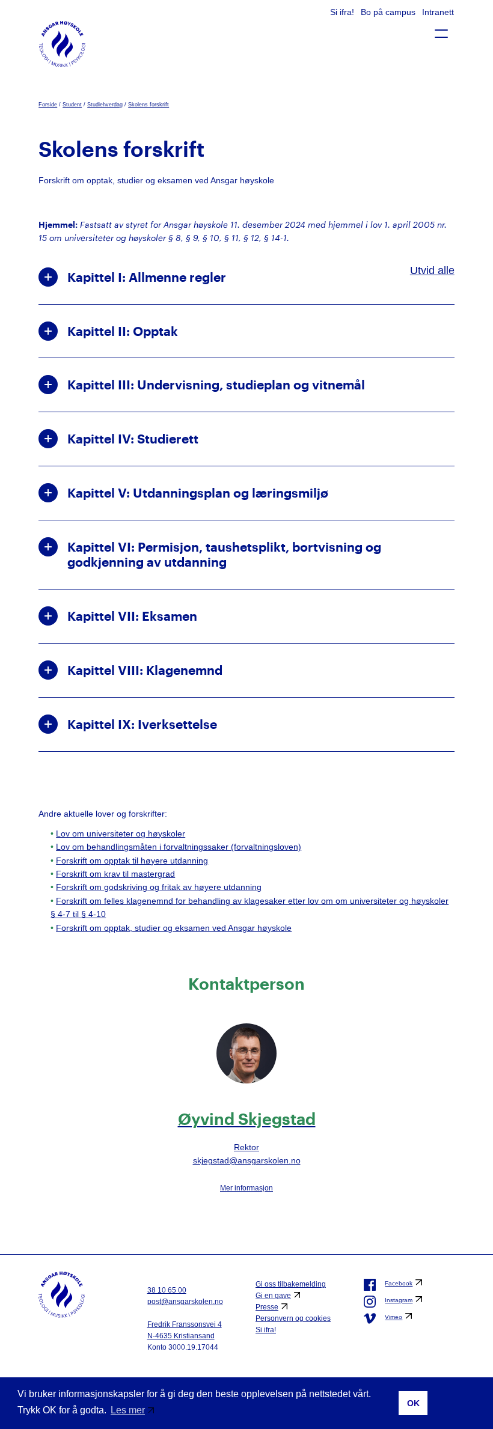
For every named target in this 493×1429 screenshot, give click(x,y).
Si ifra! (343, 12)
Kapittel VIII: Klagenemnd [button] (144, 670)
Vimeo (393, 1317)
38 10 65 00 (166, 1290)
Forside (47, 105)
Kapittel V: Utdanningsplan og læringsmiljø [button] (197, 493)
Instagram (398, 1300)
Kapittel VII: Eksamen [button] (132, 616)
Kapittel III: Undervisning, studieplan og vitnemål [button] (216, 384)
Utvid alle (432, 270)
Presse (267, 1307)
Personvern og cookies (293, 1318)
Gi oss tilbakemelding (291, 1284)
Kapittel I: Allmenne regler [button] (146, 277)
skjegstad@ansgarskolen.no (247, 1160)
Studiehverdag (105, 105)
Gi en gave (273, 1295)
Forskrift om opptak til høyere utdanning (132, 860)
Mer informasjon (246, 1188)
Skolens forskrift (148, 105)
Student (72, 105)
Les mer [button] (128, 1410)
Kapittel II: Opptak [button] (122, 331)
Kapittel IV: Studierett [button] (132, 438)
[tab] (246, 277)
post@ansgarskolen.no (185, 1301)
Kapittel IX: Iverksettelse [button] (142, 724)
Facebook (398, 1283)
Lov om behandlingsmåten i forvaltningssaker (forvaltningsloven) (178, 847)
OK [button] (413, 1403)
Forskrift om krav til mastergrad (115, 874)
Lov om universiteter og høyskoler (120, 833)
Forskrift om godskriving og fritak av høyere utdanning (159, 887)
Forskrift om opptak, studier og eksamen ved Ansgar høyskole (174, 928)
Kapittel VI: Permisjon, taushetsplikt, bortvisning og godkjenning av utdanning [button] (224, 554)
